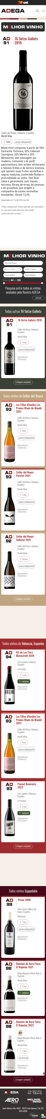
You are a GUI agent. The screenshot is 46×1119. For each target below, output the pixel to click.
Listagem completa (23, 382)
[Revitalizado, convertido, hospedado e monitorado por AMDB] (43, 1115)
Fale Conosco (32, 1108)
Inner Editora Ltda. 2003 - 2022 (14, 1108)
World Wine (6, 136)
